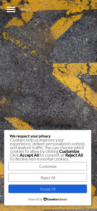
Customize (48, 166)
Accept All (48, 189)
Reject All (47, 177)
